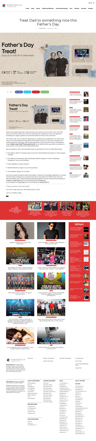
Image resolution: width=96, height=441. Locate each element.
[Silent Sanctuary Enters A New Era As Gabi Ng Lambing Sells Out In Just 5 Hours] (86, 157)
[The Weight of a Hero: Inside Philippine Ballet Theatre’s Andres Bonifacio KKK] (86, 109)
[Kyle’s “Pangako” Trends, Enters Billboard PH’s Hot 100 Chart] (86, 101)
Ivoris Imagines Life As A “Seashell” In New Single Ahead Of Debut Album (76, 168)
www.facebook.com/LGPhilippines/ (35, 180)
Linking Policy (78, 368)
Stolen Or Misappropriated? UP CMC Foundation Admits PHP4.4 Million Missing (76, 260)
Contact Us (30, 358)
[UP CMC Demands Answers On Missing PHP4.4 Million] (86, 252)
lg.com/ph (52, 144)
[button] (91, 3)
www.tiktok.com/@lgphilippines (40, 182)
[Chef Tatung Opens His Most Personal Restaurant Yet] (86, 236)
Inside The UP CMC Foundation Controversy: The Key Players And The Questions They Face (75, 268)
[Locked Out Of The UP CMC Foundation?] (86, 283)
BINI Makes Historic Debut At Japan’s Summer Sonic (75, 129)
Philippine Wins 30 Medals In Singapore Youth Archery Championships (66, 213)
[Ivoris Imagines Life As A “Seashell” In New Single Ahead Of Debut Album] (86, 167)
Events (71, 107)
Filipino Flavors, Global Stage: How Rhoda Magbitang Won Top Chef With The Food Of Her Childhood (83, 214)
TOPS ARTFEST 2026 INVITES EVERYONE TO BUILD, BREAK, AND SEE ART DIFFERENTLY (76, 137)
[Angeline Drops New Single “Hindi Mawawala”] (86, 94)
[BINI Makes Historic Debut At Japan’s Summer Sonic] (86, 127)
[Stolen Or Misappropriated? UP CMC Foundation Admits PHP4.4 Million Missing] (86, 259)
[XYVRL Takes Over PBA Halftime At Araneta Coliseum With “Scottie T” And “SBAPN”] (86, 118)
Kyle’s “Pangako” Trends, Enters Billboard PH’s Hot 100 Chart (76, 102)
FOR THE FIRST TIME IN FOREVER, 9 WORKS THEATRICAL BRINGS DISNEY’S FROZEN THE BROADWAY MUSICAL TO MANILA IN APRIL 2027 (76, 148)
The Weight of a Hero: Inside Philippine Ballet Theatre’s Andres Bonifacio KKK (76, 111)
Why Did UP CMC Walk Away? (76, 289)
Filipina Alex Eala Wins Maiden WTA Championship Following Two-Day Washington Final (51, 214)
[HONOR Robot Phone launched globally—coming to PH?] (86, 175)
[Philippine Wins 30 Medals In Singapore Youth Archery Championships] (67, 206)
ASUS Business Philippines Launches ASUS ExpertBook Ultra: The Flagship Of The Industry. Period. (76, 244)
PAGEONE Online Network (75, 92)
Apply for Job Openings (49, 358)
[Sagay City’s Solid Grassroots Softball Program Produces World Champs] (35, 206)
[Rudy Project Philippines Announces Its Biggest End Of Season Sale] (86, 229)
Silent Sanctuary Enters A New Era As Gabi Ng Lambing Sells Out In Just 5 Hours (76, 159)
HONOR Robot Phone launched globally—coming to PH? (75, 176)
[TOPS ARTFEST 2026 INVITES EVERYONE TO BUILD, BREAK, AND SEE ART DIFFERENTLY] (86, 136)
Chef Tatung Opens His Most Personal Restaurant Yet (76, 236)
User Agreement (79, 358)
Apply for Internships (48, 361)
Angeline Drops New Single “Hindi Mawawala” (76, 94)
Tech (7, 196)
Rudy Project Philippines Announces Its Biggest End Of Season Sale (76, 229)
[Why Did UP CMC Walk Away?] (86, 290)
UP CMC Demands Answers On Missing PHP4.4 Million (75, 251)
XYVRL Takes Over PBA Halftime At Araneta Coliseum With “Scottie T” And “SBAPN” (76, 120)
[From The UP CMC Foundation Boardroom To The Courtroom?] (86, 276)
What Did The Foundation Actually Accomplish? (75, 297)
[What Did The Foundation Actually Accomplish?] (86, 297)
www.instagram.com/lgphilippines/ (16, 182)
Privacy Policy (78, 361)
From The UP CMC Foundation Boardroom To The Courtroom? (76, 275)
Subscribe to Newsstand (65, 358)
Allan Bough (43, 28)
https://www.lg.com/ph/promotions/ (32, 178)
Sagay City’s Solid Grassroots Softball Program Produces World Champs (35, 213)
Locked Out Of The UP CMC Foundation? (76, 282)
